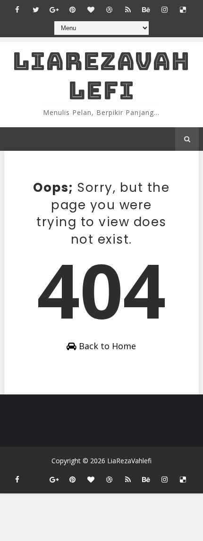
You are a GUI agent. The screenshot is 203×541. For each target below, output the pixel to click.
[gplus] (54, 9)
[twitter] (36, 9)
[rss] (128, 9)
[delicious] (183, 9)
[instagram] (165, 9)
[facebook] (17, 9)
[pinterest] (73, 9)
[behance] (146, 9)
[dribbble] (109, 9)
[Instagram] (36, 475)
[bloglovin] (91, 9)
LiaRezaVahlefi (101, 76)
